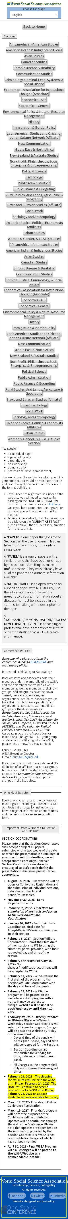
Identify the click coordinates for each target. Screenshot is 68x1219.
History (34, 121)
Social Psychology (34, 405)
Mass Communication (34, 143)
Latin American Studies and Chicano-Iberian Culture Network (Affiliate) (34, 135)
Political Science (34, 171)
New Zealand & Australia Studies (34, 155)
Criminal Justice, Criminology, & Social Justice (34, 282)
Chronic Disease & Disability (34, 68)
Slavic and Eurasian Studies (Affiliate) (34, 204)
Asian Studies (34, 56)
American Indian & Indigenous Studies (34, 50)
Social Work (34, 210)
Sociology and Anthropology (34, 216)
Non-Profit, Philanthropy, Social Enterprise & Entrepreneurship (34, 163)
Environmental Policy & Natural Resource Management (34, 113)
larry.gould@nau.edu (26, 757)
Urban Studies (34, 232)
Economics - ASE (34, 99)
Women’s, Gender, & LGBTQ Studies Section (34, 441)
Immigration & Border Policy (34, 127)
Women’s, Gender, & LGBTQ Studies (34, 238)
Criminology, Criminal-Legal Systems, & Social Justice (34, 81)
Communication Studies (34, 73)
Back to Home (34, 26)
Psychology (34, 177)
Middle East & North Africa (34, 149)
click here (54, 504)
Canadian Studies (34, 62)
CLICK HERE (38, 662)
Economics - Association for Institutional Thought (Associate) (34, 91)
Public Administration (34, 183)
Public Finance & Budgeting (34, 189)
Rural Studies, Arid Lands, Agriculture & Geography (34, 197)
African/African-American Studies (34, 44)
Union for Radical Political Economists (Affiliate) (34, 224)
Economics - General (34, 105)
